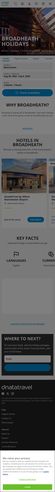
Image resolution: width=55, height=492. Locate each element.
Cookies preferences (27, 479)
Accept (27, 487)
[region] (27, 471)
